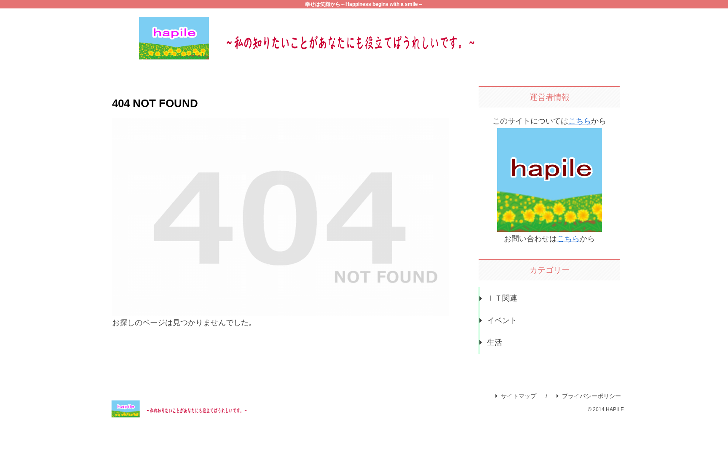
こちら (579, 121)
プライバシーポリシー (591, 396)
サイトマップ (518, 396)
